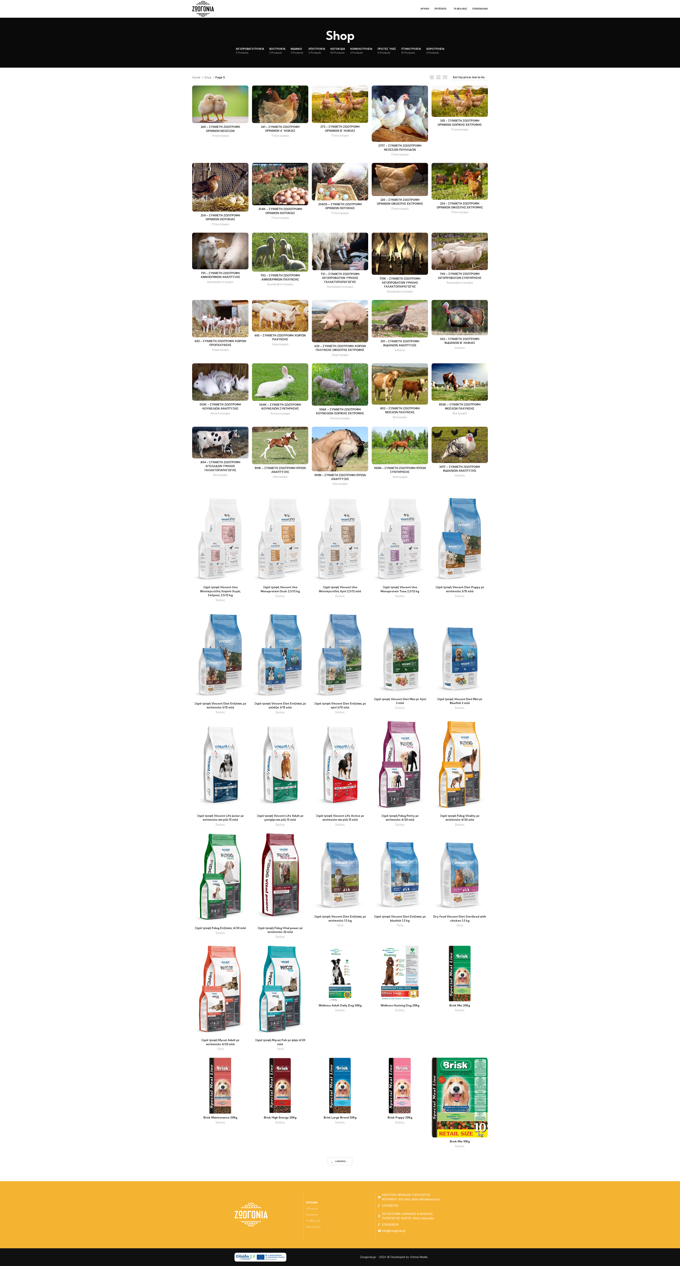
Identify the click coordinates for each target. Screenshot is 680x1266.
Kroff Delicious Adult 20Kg (399, 1215)
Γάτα (340, 925)
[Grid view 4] (445, 77)
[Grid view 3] (438, 77)
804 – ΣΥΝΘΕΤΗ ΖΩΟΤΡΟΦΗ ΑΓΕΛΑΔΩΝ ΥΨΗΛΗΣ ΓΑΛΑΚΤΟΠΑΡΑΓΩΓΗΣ (220, 466)
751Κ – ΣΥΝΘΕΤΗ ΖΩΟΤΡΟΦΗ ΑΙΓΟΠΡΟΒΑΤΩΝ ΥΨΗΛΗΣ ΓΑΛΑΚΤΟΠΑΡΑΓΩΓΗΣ (399, 282)
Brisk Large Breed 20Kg (340, 1117)
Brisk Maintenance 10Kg (220, 1238)
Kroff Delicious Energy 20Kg (340, 1215)
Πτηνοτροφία (220, 135)
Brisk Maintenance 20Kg (220, 1117)
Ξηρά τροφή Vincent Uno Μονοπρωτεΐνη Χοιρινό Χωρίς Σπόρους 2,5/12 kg (220, 591)
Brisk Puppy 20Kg (400, 1117)
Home (196, 77)
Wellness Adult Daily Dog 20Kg (340, 1005)
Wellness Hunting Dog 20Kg (400, 1005)
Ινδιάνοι (400, 350)
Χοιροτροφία (220, 349)
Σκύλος (220, 600)
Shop (208, 77)
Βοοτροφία (400, 417)
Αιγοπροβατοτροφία (220, 282)
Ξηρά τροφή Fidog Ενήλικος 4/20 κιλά (220, 928)
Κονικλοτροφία (220, 413)
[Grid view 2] (432, 77)
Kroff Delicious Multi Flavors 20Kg (280, 1215)
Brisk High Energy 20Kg (280, 1117)
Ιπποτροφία (280, 476)
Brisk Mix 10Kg (460, 1141)
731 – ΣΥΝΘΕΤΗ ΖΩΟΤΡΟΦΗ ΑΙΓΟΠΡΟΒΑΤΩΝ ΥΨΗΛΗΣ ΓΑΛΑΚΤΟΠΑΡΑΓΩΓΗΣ (340, 278)
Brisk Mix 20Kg (459, 1005)
